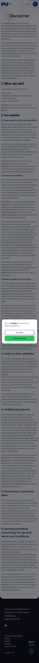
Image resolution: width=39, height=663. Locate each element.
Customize (19, 332)
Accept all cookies (19, 338)
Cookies (14, 323)
